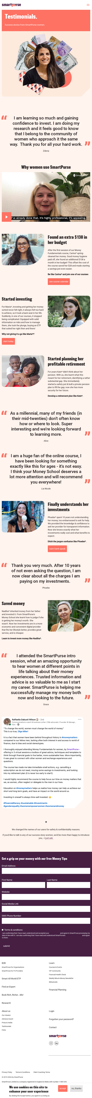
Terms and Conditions (74, 935)
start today (8, 341)
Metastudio (53, 982)
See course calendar (58, 281)
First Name (7, 880)
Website (6, 892)
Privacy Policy (54, 933)
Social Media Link (10, 904)
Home (52, 1035)
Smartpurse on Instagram (51, 1043)
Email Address (8, 866)
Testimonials (6, 1026)
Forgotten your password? (61, 1019)
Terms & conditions (13, 930)
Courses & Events (55, 967)
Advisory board (7, 1019)
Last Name (52, 880)
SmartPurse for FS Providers (12, 971)
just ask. (49, 838)
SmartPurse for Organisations (13, 967)
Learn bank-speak (57, 548)
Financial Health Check (57, 975)
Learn (52, 963)
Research (6, 1003)
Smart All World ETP (11, 978)
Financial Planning (57, 989)
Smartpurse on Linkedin (56, 1043)
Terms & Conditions (23, 1072)
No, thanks (76, 1088)
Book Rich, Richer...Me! (12, 995)
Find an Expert (8, 986)
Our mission (6, 1015)
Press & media (7, 1023)
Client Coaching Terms (41, 1072)
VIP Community (55, 971)
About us (6, 1011)
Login (51, 1011)
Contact (53, 1027)
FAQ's (4, 1030)
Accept (63, 1088)
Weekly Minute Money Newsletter (61, 978)
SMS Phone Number (11, 915)
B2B (4, 963)
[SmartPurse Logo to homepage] (12, 5)
